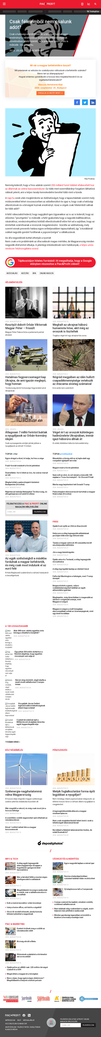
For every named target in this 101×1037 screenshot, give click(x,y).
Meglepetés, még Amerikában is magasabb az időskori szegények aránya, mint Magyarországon (73, 599)
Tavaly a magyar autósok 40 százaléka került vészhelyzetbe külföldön (72, 544)
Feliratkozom (40, 512)
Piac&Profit (37, 50)
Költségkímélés (14, 750)
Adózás (25, 273)
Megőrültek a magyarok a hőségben (22, 974)
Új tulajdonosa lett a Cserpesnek (78, 889)
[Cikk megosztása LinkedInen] (93, 102)
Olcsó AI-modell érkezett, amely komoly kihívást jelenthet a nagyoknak (24, 913)
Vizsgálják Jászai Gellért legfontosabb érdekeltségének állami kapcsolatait (31, 705)
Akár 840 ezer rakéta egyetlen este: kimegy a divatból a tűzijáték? (29, 632)
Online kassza (47, 273)
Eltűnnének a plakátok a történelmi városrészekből (32, 955)
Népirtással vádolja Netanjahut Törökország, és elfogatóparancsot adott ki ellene (26, 493)
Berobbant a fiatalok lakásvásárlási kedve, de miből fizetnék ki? (72, 831)
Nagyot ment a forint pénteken (66, 468)
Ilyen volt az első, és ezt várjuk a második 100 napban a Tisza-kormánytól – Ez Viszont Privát (73, 476)
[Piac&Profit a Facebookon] (24, 1015)
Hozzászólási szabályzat (16, 1024)
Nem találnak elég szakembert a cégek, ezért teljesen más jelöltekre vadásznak (74, 910)
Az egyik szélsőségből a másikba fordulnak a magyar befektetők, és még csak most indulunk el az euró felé (26, 563)
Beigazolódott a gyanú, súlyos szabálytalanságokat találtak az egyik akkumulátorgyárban (69, 588)
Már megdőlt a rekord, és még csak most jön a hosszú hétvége (25, 809)
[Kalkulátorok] (82, 4)
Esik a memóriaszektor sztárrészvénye (24, 903)
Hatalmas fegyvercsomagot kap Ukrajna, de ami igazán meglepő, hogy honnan (25, 380)
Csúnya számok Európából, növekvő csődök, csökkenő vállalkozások (73, 903)
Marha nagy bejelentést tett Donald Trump (71, 484)
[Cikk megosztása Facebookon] (77, 102)
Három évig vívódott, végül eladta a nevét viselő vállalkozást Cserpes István (30, 682)
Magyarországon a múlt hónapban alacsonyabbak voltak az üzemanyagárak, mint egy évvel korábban (73, 611)
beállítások (35, 1027)
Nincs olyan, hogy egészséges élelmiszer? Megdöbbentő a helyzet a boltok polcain (25, 979)
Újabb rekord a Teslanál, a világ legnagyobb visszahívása (72, 560)
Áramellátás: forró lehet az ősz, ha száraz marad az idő (26, 474)
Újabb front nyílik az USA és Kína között (70, 526)
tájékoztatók (23, 1027)
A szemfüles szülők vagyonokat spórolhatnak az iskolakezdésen (26, 819)
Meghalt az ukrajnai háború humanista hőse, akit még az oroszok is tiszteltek (71, 328)
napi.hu (11, 198)
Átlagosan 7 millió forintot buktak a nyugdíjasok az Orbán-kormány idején (26, 436)
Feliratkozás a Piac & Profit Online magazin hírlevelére (74, 1020)
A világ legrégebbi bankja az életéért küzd (71, 569)
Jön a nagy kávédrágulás (64, 552)
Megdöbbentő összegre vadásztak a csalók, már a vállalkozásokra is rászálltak (32, 892)
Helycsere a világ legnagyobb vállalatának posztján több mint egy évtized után (71, 534)
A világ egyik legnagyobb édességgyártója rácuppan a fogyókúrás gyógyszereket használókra (29, 866)
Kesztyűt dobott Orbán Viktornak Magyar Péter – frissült (26, 326)
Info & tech (11, 859)
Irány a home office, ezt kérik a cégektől (24, 907)
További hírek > (12, 742)
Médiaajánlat (29, 1020)
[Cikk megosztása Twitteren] (85, 102)
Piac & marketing (15, 924)
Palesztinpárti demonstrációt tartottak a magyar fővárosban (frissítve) (74, 493)
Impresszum (10, 1020)
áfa (34, 273)
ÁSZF (19, 1020)
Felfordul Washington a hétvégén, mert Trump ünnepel (73, 577)
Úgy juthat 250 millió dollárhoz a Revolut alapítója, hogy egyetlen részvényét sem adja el (28, 654)
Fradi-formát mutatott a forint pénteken (22, 466)
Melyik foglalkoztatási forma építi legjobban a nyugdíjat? (74, 793)
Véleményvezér (13, 282)
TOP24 (11, 454)
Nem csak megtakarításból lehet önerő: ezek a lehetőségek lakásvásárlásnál (73, 822)
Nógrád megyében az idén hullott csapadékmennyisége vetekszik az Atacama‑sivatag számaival (73, 380)
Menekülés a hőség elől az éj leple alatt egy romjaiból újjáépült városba (71, 459)
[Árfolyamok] (88, 4)
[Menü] (4, 4)
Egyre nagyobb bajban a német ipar (79, 863)
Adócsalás (12, 273)
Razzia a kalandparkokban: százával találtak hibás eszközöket (79, 877)
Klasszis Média (11, 1029)
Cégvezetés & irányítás (66, 859)
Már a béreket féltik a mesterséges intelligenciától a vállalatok (32, 878)
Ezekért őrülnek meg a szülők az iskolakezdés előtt (31, 929)
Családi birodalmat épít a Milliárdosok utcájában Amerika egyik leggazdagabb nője (31, 722)
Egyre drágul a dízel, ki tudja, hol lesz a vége (24, 458)
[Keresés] (95, 4)
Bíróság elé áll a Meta (26, 941)
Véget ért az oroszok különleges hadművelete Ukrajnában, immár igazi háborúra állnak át (73, 436)
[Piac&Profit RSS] (29, 1015)
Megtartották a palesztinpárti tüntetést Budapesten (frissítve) (22, 483)
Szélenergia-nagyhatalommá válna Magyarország (23, 793)
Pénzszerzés (60, 750)
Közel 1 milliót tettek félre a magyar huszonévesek (20, 828)
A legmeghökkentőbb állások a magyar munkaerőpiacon (70, 812)
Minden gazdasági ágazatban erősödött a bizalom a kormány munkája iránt (72, 916)
